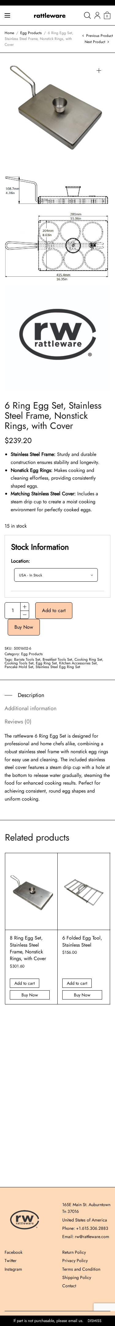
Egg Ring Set (46, 663)
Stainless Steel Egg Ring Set (58, 667)
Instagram (13, 1269)
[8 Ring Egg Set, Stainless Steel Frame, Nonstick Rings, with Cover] (31, 891)
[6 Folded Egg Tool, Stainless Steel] (83, 891)
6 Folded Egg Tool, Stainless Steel (82, 941)
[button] (99, 70)
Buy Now (23, 627)
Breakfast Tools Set (57, 659)
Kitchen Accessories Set (78, 663)
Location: (20, 560)
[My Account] (97, 15)
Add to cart (54, 610)
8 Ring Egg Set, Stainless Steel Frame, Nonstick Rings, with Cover (28, 948)
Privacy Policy (75, 1260)
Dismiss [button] (95, 1321)
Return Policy (74, 1252)
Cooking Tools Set (19, 663)
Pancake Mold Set (19, 667)
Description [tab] (31, 695)
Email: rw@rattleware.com (85, 1236)
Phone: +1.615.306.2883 (85, 1228)
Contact (69, 1286)
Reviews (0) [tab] (18, 721)
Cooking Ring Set (88, 659)
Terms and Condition (81, 1269)
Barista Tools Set (27, 659)
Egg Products (31, 33)
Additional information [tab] (30, 708)
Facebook (13, 1252)
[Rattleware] (50, 15)
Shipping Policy (76, 1277)
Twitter (11, 1260)
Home (9, 33)
